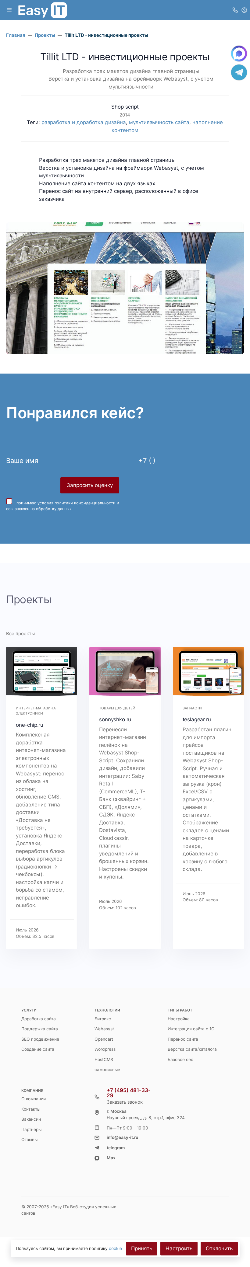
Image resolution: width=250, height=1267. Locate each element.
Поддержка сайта (39, 1028)
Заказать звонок (125, 1102)
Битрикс (103, 1018)
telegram (116, 1147)
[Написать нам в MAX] (239, 53)
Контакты (30, 1109)
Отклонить (219, 1248)
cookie (115, 1248)
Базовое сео (180, 1059)
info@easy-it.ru (122, 1137)
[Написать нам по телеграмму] (239, 72)
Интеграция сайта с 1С (191, 1028)
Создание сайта (37, 1049)
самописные (107, 1069)
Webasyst (104, 1028)
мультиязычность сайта (159, 122)
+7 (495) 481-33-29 (129, 1093)
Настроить (179, 1248)
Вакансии (31, 1119)
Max (111, 1157)
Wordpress (105, 1049)
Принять (141, 1248)
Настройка (179, 1018)
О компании (33, 1098)
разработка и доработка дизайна (83, 122)
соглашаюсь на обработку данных (39, 508)
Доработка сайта (38, 1018)
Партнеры (31, 1129)
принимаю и (62, 506)
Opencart (104, 1039)
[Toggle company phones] (235, 10)
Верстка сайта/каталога (192, 1049)
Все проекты (20, 633)
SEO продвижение (40, 1039)
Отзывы (29, 1139)
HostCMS (104, 1059)
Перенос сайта (183, 1039)
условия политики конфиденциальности (77, 503)
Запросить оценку (90, 485)
